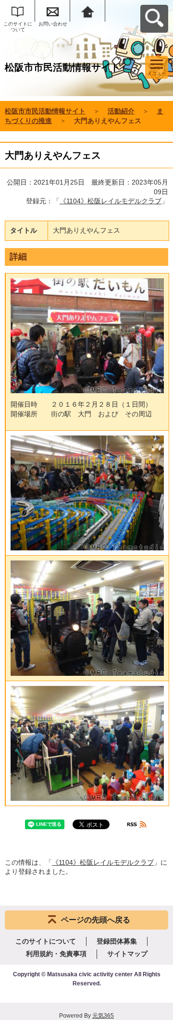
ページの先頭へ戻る (95, 920)
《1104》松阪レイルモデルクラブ (110, 201)
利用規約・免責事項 (56, 954)
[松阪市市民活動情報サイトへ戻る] (87, 10)
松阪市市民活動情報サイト (45, 111)
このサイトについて (17, 26)
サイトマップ (127, 954)
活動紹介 (121, 111)
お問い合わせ (52, 23)
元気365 (103, 1015)
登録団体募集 (117, 941)
